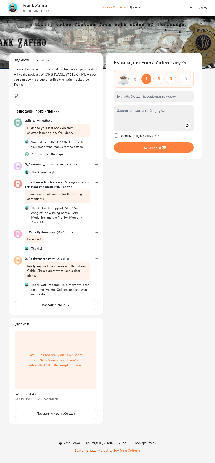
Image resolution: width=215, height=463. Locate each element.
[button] (113, 7)
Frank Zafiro (35, 5)
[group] (56, 367)
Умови (123, 443)
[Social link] (16, 96)
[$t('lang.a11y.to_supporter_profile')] (27, 141)
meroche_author (42, 164)
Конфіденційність (99, 443)
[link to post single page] (56, 367)
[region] (154, 106)
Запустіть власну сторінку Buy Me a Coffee (106, 450)
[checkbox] (133, 135)
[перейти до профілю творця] (13, 8)
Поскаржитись (145, 443)
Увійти (202, 8)
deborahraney (40, 258)
